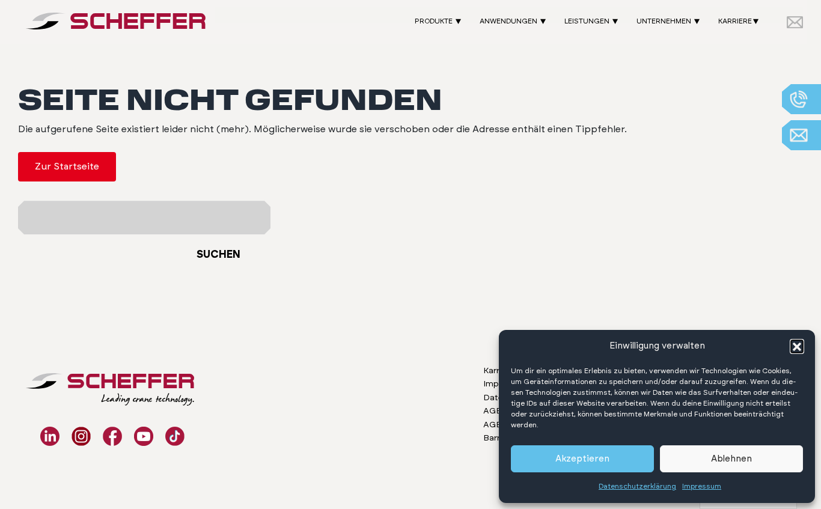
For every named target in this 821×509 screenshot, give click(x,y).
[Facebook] (112, 436)
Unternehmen (663, 21)
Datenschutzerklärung (637, 486)
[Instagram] (81, 436)
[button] (797, 346)
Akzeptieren (582, 458)
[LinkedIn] (50, 436)
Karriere (735, 21)
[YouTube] (143, 436)
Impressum (701, 486)
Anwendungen (508, 21)
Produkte (434, 21)
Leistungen (586, 21)
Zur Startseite (67, 166)
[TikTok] (175, 436)
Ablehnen (731, 458)
